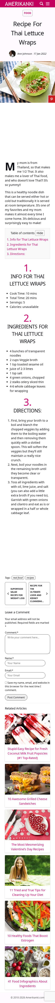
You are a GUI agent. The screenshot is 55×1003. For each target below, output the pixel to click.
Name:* (9, 658)
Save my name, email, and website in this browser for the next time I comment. (27, 686)
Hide (40, 233)
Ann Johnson (24, 53)
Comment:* (11, 632)
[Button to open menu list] (47, 3)
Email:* (9, 670)
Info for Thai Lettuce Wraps (27, 239)
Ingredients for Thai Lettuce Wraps (22, 246)
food (27, 13)
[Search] (41, 4)
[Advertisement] (27, 130)
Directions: (16, 254)
